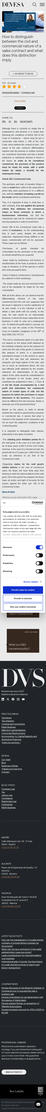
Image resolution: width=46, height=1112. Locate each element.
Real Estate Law (9, 801)
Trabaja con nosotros (12, 769)
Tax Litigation (8, 721)
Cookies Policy (33, 1108)
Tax (3, 792)
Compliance (7, 798)
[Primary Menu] (42, 4)
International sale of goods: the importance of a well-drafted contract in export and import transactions (22, 964)
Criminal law (7, 804)
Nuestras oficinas (10, 766)
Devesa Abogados (10, 92)
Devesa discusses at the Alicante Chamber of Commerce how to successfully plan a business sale (23, 991)
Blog (4, 762)
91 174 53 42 (10, 847)
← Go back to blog (23, 73)
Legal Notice (7, 1108)
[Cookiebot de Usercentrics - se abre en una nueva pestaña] (32, 503)
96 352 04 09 (11, 906)
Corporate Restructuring (13, 733)
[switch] (39, 555)
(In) (15, 121)
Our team (6, 759)
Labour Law (7, 795)
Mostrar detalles (31, 582)
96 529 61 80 (11, 877)
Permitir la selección (23, 598)
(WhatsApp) (26, 121)
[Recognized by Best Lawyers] (15, 1091)
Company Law (28, 92)
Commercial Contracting (13, 724)
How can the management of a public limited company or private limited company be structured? (22, 943)
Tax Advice (7, 718)
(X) (10, 121)
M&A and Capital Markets (14, 730)
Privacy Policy (19, 1108)
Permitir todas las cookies (23, 590)
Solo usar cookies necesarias (23, 607)
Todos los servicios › (11, 742)
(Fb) (4, 121)
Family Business (9, 727)
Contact (20, 108)
